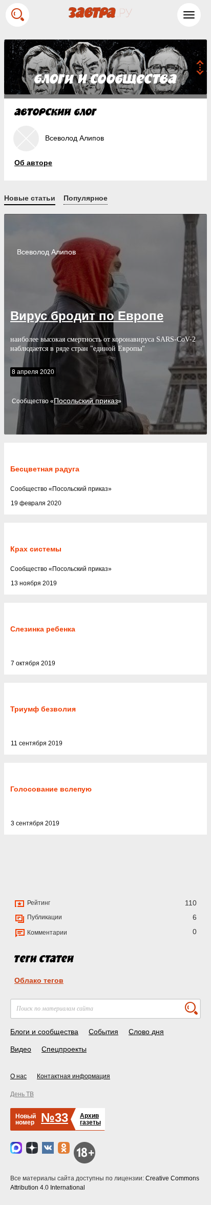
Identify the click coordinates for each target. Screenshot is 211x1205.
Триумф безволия (43, 709)
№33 (54, 1117)
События (103, 1032)
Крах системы (35, 549)
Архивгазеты (90, 1119)
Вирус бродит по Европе (86, 316)
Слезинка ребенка (42, 629)
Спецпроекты (64, 1049)
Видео (20, 1049)
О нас (18, 1076)
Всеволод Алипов (46, 252)
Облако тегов (39, 980)
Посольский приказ (86, 401)
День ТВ (22, 1094)
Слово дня (146, 1032)
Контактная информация (73, 1076)
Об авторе (33, 163)
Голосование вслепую (51, 789)
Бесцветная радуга (44, 469)
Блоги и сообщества (44, 1032)
